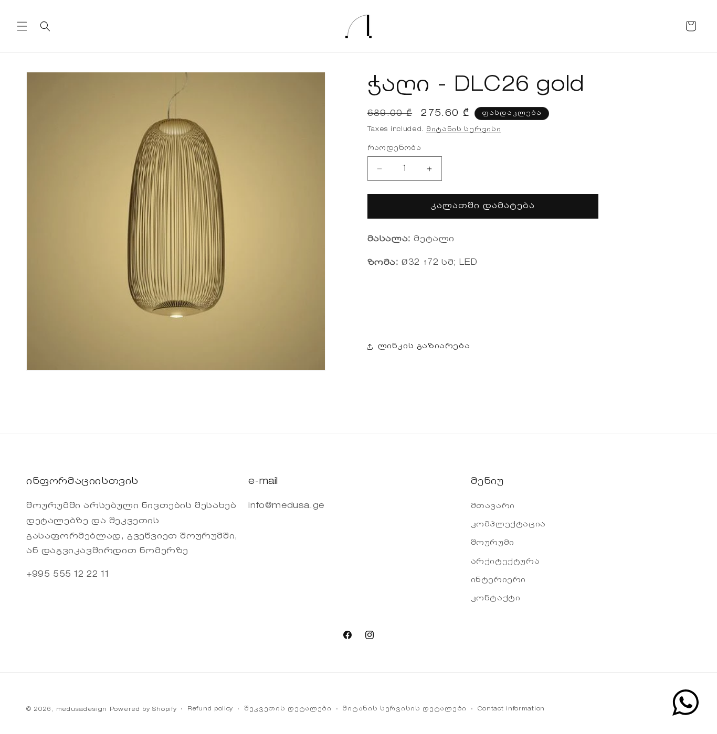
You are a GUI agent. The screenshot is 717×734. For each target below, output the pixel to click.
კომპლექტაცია (508, 524)
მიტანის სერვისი (463, 129)
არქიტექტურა (505, 562)
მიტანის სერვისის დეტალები (404, 709)
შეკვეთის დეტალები (288, 709)
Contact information (511, 709)
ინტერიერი (498, 580)
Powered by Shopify (143, 710)
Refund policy (210, 709)
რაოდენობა (394, 148)
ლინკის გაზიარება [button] (424, 346)
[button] (22, 26)
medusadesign (81, 710)
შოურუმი (492, 543)
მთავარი (493, 506)
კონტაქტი (496, 598)
